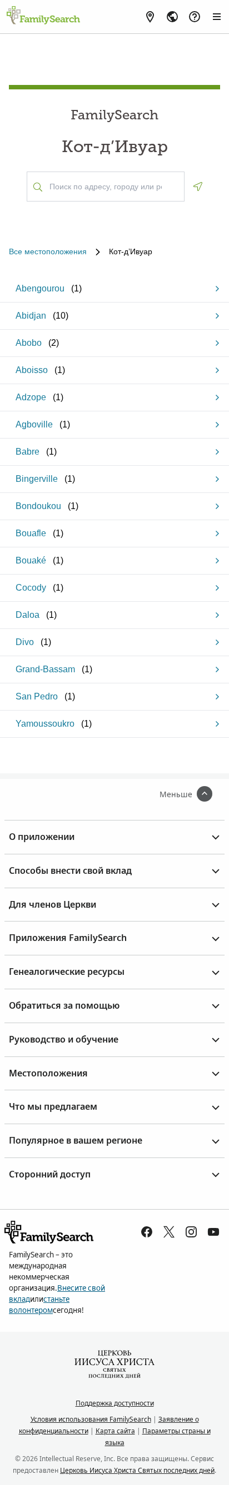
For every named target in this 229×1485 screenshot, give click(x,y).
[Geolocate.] (197, 186)
